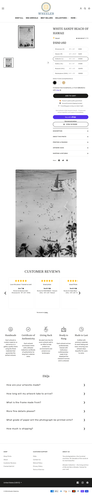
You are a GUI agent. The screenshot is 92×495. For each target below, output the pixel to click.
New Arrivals (32, 18)
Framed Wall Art (9, 466)
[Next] (48, 62)
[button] (5, 293)
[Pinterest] (87, 483)
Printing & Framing (60, 142)
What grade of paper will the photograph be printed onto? (39, 420)
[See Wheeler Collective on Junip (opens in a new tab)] (46, 312)
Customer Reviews (10, 463)
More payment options (71, 121)
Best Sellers (47, 18)
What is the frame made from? (23, 402)
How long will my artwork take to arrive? (29, 393)
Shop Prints (7, 456)
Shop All (19, 18)
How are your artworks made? (23, 385)
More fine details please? (20, 411)
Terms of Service (38, 469)
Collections (61, 18)
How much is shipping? (19, 428)
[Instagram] (83, 483)
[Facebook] (78, 483)
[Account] (81, 8)
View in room (71, 124)
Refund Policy (37, 463)
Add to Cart (70, 96)
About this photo (59, 136)
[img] (23, 288)
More (73, 18)
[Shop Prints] (3, 8)
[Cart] (89, 8)
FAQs (34, 456)
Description (57, 131)
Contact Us (37, 459)
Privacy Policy (37, 466)
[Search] (85, 8)
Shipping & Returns (60, 153)
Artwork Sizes (58, 148)
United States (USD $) (12, 483)
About (6, 459)
